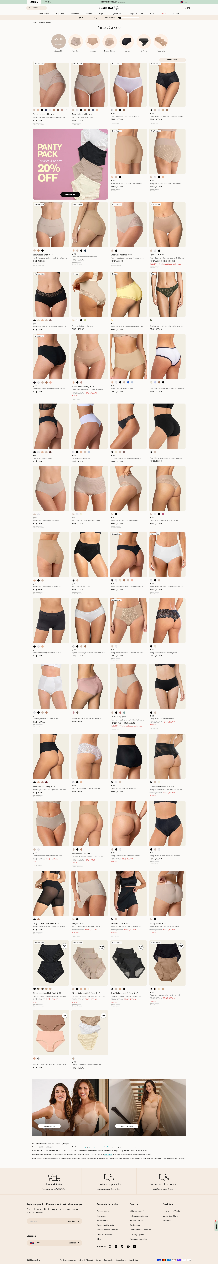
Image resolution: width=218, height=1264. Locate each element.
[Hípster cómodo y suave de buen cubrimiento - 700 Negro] (77, 646)
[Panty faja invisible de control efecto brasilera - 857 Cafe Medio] (38, 919)
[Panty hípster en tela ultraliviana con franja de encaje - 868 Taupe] (50, 320)
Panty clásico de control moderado (46, 520)
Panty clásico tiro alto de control (162, 719)
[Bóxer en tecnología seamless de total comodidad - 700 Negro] (34, 646)
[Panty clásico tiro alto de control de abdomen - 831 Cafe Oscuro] (167, 110)
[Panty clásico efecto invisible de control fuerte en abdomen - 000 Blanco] (155, 250)
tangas (85, 1147)
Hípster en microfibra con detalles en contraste (167, 388)
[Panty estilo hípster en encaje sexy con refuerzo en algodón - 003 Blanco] (73, 782)
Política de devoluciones (139, 1216)
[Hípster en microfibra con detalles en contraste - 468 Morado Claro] (155, 382)
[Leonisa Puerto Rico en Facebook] (116, 1246)
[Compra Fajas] (147, 1107)
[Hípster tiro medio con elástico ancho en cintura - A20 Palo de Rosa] (73, 712)
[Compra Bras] (70, 1107)
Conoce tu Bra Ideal (104, 1234)
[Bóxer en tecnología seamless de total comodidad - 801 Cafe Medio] (42, 646)
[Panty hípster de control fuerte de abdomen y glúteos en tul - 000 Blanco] (155, 177)
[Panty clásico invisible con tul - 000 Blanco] (77, 110)
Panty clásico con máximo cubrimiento (86, 520)
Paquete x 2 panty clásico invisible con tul (165, 995)
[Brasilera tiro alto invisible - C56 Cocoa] (50, 452)
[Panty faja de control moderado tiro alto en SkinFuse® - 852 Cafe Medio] (38, 250)
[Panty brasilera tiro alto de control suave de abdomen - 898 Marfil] (159, 782)
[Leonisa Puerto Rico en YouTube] (128, 1246)
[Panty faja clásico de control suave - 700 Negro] (38, 712)
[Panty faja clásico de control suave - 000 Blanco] (34, 712)
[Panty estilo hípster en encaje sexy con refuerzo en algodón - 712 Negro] (77, 782)
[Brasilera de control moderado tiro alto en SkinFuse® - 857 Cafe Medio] (81, 849)
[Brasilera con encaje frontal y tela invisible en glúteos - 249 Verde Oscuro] (151, 320)
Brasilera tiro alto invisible (42, 458)
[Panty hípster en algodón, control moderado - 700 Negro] (151, 452)
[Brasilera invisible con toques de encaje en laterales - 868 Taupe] (124, 452)
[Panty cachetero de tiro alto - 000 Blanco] (77, 320)
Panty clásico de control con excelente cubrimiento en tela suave (125, 117)
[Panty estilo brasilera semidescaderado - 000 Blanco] (120, 849)
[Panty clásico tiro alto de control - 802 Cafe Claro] (155, 712)
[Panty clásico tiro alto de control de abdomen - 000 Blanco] (159, 110)
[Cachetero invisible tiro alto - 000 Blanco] (73, 452)
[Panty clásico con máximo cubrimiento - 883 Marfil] (81, 514)
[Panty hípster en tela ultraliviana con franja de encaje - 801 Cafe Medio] (42, 320)
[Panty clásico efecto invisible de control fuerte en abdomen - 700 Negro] (159, 250)
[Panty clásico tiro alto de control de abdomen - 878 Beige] (163, 110)
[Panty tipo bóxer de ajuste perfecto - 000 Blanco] (116, 782)
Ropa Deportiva (136, 13)
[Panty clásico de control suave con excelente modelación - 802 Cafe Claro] (159, 580)
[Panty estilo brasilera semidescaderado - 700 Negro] (116, 849)
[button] (52, 114)
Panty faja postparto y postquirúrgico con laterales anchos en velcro (126, 927)
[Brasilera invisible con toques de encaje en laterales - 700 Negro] (112, 452)
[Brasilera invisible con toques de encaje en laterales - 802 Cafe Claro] (120, 452)
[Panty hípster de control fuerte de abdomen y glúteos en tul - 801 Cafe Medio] (163, 177)
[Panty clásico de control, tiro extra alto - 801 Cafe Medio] (34, 580)
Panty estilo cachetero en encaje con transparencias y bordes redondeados (163, 654)
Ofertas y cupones (137, 1234)
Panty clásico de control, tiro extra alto (47, 586)
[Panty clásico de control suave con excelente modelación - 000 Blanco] (151, 580)
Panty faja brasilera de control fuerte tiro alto (127, 720)
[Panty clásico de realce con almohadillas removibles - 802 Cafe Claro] (151, 919)
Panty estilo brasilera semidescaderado (125, 856)
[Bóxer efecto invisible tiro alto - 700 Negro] (120, 382)
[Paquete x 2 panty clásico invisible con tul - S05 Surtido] (163, 989)
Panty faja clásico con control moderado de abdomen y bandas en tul (49, 118)
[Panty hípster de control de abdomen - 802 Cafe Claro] (112, 514)
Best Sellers (44, 13)
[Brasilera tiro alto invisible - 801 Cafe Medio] (42, 452)
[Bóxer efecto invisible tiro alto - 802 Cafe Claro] (124, 382)
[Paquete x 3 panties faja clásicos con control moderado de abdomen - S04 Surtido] (89, 989)
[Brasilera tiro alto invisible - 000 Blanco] (38, 452)
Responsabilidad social (105, 1225)
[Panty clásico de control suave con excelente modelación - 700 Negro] (155, 580)
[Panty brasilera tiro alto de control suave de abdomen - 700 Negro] (151, 782)
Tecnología (101, 1216)
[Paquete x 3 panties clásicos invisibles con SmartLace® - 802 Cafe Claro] (116, 989)
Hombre (176, 13)
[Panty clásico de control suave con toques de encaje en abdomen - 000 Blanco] (116, 646)
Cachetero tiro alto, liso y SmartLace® (164, 520)
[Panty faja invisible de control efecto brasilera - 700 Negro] (34, 919)
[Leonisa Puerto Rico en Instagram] (110, 1246)
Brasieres (75, 13)
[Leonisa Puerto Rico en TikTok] (134, 1246)
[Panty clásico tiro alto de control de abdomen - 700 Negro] (151, 110)
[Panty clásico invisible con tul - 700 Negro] (81, 110)
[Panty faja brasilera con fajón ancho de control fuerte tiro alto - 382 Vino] (46, 782)
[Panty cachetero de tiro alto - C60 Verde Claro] (85, 320)
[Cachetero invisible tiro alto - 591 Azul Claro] (89, 452)
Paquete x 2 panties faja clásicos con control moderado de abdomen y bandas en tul (49, 997)
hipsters (91, 1147)
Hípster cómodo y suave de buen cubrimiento (88, 653)
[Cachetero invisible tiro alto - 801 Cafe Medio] (81, 452)
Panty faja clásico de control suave (46, 719)
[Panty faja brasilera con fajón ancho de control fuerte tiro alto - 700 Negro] (34, 782)
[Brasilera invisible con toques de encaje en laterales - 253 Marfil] (116, 452)
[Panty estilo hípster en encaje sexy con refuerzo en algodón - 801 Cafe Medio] (81, 782)
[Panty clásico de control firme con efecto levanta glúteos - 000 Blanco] (38, 849)
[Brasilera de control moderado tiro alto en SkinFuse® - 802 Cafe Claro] (73, 849)
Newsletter (167, 1220)
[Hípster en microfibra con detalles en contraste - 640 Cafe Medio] (159, 382)
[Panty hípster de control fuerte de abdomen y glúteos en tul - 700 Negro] (159, 177)
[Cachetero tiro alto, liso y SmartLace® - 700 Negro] (159, 514)
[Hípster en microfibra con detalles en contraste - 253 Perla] (151, 382)
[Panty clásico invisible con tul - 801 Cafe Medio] (97, 110)
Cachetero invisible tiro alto (82, 458)
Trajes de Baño (117, 13)
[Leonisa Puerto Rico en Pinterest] (122, 1246)
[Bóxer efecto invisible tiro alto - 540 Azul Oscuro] (128, 382)
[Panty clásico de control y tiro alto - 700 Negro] (81, 250)
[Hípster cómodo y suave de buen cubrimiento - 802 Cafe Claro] (81, 646)
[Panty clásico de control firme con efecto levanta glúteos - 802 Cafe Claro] (34, 849)
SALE (163, 13)
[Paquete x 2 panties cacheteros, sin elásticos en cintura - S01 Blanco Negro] (38, 1058)
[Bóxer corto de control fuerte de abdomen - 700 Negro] (120, 177)
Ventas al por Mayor (170, 1216)
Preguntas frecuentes (138, 1239)
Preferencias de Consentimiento (115, 1260)
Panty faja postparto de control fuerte (86, 926)
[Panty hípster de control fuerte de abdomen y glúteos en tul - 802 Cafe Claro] (151, 177)
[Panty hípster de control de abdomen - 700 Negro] (116, 514)
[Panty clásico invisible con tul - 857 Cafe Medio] (85, 110)
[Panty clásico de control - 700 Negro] (73, 580)
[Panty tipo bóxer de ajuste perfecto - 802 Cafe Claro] (120, 782)
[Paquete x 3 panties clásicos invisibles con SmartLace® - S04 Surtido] (124, 989)
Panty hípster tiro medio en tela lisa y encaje (127, 326)
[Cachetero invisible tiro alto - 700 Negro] (77, 452)
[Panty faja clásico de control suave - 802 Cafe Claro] (42, 712)
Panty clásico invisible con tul (82, 117)
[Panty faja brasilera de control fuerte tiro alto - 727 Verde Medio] (124, 712)
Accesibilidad (133, 1260)
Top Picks (60, 13)
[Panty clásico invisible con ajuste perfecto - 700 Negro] (151, 849)
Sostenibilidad (102, 1220)
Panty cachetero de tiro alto (82, 326)
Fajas (101, 13)
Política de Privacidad (85, 1260)
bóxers (109, 1147)
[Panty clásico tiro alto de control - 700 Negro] (151, 712)
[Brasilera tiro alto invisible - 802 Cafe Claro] (46, 452)
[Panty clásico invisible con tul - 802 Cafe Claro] (73, 110)
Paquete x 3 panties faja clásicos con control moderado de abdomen (88, 997)
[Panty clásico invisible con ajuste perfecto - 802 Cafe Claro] (155, 849)
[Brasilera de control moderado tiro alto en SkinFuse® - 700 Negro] (77, 849)
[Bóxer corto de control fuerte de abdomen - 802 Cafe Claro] (116, 177)
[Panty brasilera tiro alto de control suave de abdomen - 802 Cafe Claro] (155, 782)
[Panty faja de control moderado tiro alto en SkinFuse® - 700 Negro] (42, 250)
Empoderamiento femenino (107, 1229)
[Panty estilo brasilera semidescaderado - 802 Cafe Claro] (112, 849)
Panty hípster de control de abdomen (124, 520)
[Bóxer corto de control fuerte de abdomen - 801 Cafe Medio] (112, 177)
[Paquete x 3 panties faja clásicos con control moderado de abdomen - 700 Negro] (77, 989)
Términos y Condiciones (68, 1260)
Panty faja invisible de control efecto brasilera (50, 926)
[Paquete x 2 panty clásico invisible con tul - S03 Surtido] (155, 989)
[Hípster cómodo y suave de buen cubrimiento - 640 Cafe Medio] (85, 646)
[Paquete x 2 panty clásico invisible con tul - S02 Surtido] (151, 989)
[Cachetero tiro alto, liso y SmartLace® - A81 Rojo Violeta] (163, 514)
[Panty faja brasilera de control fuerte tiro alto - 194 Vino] (120, 712)
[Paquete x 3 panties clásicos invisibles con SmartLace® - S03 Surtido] (120, 989)
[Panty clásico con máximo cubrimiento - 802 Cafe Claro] (73, 514)
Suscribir (71, 1221)
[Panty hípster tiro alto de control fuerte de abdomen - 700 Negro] (77, 382)
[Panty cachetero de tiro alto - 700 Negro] (81, 320)
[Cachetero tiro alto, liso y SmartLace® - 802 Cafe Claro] (151, 514)
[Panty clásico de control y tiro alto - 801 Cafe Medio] (73, 250)
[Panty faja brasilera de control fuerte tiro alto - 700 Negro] (116, 712)
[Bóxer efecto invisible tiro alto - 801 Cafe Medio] (112, 382)
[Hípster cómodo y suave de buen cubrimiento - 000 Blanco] (73, 646)
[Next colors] (66, 110)
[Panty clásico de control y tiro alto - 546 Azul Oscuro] (85, 250)
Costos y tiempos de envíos (140, 1229)
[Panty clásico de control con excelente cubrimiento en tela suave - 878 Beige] (116, 110)
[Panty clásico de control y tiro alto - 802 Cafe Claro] (77, 250)
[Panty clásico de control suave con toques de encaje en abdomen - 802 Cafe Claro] (112, 646)
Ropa (152, 13)
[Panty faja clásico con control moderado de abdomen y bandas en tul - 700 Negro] (42, 110)
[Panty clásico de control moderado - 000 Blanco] (38, 514)
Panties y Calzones (45, 23)
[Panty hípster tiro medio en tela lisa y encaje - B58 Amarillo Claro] (112, 320)
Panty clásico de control (81, 586)
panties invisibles (100, 1147)
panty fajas (108, 1155)
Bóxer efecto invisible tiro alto (122, 389)
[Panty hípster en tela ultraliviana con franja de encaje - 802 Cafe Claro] (46, 320)
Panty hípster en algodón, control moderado (166, 458)
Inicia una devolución (137, 1211)
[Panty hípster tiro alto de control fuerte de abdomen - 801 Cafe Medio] (73, 382)
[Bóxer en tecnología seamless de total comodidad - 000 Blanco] (38, 646)
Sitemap (98, 1260)
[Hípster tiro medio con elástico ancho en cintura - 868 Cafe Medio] (77, 712)
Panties (89, 13)
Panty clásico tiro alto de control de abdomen (166, 116)
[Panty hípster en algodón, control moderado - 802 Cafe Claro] (155, 452)
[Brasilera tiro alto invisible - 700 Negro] (34, 452)
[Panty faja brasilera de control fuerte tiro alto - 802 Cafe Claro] (112, 712)
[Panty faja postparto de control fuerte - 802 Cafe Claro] (73, 919)
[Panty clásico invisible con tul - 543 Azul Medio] (93, 110)
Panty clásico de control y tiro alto (84, 257)
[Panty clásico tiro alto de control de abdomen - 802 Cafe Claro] (155, 110)
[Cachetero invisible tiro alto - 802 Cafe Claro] (85, 452)
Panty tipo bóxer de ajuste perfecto (124, 788)
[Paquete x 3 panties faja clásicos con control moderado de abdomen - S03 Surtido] (85, 989)
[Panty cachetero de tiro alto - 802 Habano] (73, 320)
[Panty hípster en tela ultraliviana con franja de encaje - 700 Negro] (34, 320)
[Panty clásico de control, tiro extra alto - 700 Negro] (38, 580)
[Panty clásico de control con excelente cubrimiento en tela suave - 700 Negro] (120, 110)
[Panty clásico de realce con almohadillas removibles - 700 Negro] (155, 919)
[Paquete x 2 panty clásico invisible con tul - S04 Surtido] (159, 989)
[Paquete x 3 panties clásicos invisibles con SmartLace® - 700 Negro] (112, 989)
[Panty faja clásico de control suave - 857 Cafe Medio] (46, 712)
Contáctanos (135, 1225)
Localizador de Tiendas (171, 1211)
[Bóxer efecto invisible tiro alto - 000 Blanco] (116, 382)
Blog (98, 1239)
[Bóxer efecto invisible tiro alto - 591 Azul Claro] (132, 382)
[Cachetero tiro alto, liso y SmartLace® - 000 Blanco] (155, 514)
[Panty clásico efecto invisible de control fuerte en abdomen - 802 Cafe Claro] (151, 250)
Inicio (35, 23)
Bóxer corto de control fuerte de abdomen (126, 183)
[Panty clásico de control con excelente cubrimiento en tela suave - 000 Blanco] (112, 110)
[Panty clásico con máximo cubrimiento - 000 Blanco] (77, 514)
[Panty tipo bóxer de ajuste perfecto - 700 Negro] (112, 782)
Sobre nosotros (103, 1211)
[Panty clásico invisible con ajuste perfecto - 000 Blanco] (159, 849)
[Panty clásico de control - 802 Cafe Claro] (77, 580)
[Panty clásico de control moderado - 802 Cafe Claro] (34, 514)
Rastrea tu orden (136, 1220)
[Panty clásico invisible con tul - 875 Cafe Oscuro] (89, 110)
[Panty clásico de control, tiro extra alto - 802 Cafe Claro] (42, 580)
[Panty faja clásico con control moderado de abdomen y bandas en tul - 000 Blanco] (50, 110)
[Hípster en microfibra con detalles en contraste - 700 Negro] (163, 382)
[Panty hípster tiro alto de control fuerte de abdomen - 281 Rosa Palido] (81, 382)
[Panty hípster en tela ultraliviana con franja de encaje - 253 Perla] (38, 320)
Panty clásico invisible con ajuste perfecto (165, 856)
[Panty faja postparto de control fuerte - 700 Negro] (77, 919)
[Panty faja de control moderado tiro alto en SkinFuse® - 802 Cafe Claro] (34, 250)
